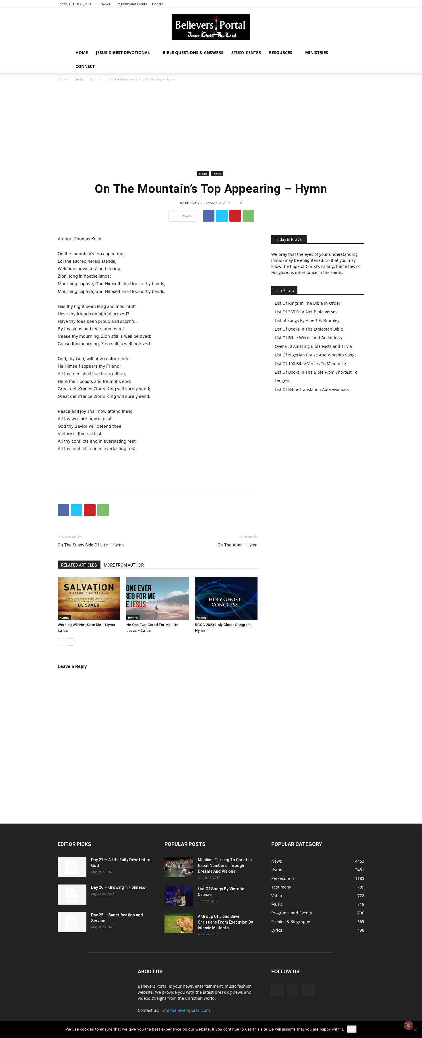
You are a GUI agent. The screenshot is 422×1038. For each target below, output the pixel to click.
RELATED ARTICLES (79, 565)
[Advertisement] (211, 126)
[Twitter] (360, 4)
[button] (357, 53)
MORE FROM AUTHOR (124, 565)
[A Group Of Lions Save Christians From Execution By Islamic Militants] (178, 923)
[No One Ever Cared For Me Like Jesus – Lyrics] (157, 598)
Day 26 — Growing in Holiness (118, 887)
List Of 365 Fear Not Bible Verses (306, 311)
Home (82, 52)
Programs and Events (131, 4)
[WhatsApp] (248, 216)
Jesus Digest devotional (123, 52)
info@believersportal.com (185, 1010)
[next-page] (70, 642)
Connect (85, 66)
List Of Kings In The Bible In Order (307, 303)
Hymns (95, 79)
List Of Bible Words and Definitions (308, 337)
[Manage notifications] (408, 1025)
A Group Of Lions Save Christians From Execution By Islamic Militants (225, 922)
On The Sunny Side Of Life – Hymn (91, 545)
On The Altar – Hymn (238, 545)
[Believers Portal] (211, 27)
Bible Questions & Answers (193, 52)
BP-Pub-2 (192, 203)
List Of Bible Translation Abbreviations (312, 389)
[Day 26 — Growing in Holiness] (72, 894)
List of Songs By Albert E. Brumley (307, 320)
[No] (415, 1030)
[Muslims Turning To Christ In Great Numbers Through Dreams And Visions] (178, 867)
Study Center (246, 52)
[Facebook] (341, 4)
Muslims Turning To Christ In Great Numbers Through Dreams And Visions (225, 865)
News (106, 4)
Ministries (316, 52)
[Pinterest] (235, 216)
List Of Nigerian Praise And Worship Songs (316, 355)
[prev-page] (61, 642)
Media (79, 79)
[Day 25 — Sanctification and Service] (72, 922)
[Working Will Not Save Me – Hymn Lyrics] (89, 598)
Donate (157, 4)
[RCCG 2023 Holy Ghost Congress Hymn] (226, 598)
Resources (280, 52)
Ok (351, 1029)
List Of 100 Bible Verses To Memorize (310, 363)
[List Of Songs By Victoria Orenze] (178, 896)
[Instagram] (350, 4)
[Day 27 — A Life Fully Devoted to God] (72, 867)
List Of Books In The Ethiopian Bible (309, 329)
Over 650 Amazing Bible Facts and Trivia (313, 346)
